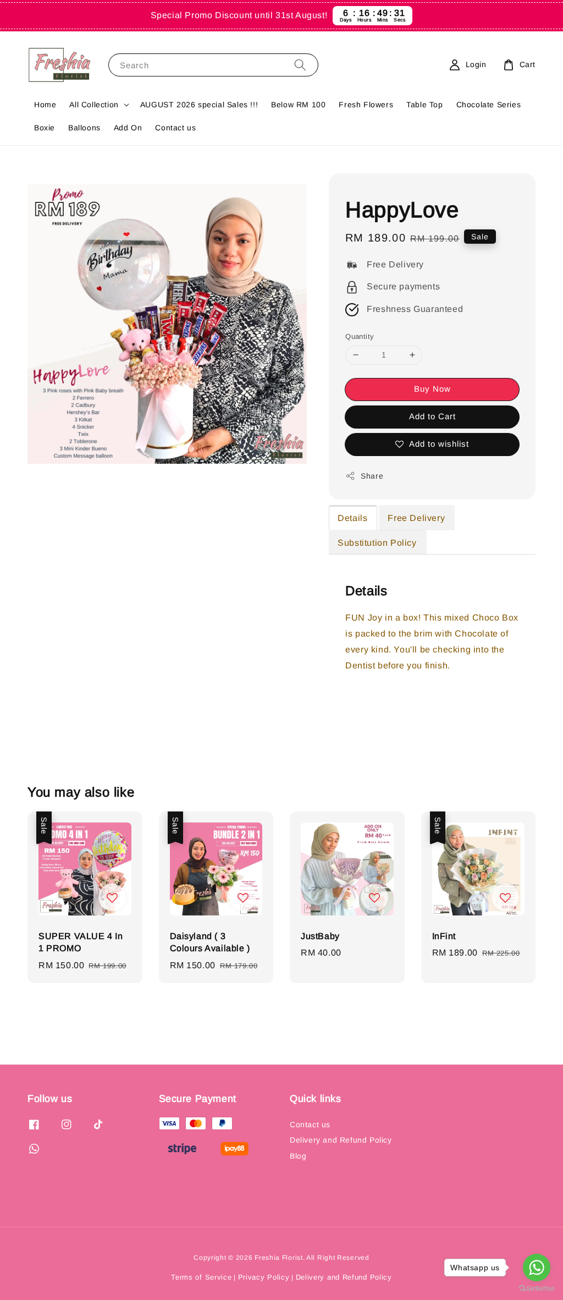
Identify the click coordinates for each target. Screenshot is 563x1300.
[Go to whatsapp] (536, 1267)
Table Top (424, 104)
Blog (298, 1155)
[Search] (300, 64)
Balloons (84, 127)
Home (45, 104)
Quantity (359, 336)
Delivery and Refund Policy (341, 1140)
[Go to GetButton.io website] (536, 1288)
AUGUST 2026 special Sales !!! (199, 104)
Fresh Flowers (366, 104)
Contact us (175, 127)
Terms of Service (201, 1277)
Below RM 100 (298, 104)
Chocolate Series (488, 104)
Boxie (44, 127)
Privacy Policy (264, 1277)
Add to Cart (432, 416)
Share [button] (372, 475)
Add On (128, 127)
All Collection (93, 104)
